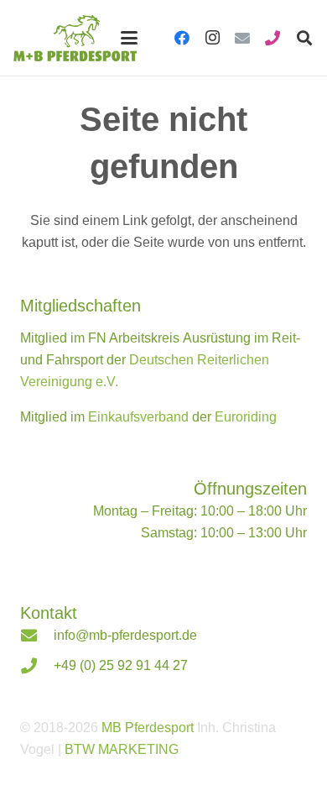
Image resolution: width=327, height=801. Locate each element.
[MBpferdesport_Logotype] (75, 38)
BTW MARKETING (122, 749)
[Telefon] (272, 38)
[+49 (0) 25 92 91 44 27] (37, 665)
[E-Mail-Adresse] (242, 38)
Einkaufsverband (138, 417)
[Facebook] (182, 38)
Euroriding (246, 417)
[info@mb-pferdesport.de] (37, 635)
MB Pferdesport (147, 727)
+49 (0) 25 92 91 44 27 (121, 665)
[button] (129, 37)
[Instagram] (212, 38)
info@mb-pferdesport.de (125, 635)
